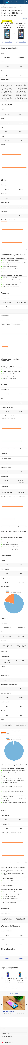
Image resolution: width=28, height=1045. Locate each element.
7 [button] (15, 987)
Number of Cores (5, 324)
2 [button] (4, 987)
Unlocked (3, 731)
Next (26, 978)
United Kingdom (8, 1042)
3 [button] (6, 987)
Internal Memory (5, 416)
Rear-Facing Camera (6, 496)
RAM (12, 416)
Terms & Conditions (7, 1036)
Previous (2, 978)
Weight (3, 144)
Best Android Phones (8, 1011)
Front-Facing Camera (19, 496)
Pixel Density (12, 220)
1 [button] (2, 987)
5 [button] (10, 987)
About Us (4, 1028)
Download (7, 958)
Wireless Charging (16, 832)
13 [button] (12, 989)
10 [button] (21, 987)
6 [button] (13, 987)
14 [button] (14, 989)
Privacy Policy (5, 1033)
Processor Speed (15, 324)
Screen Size (4, 220)
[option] (14, 978)
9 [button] (19, 987)
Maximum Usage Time (13, 731)
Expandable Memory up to (8, 418)
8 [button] (17, 987)
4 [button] (8, 987)
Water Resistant (5, 733)
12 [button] (26, 987)
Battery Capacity (5, 832)
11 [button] (23, 987)
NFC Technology (5, 586)
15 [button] (16, 989)
